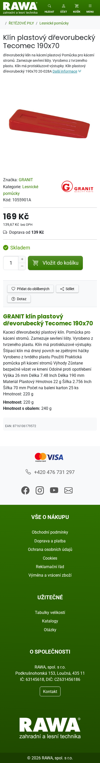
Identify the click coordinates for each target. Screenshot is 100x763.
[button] (63, 7)
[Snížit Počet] (22, 266)
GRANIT (26, 179)
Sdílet (69, 289)
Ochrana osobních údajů (50, 549)
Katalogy (50, 620)
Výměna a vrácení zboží (50, 575)
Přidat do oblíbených (32, 289)
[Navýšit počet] (22, 259)
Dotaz (21, 299)
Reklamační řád (50, 566)
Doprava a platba (50, 540)
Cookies (50, 558)
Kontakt (50, 691)
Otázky (50, 629)
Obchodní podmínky (50, 532)
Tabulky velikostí (50, 612)
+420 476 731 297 (54, 472)
